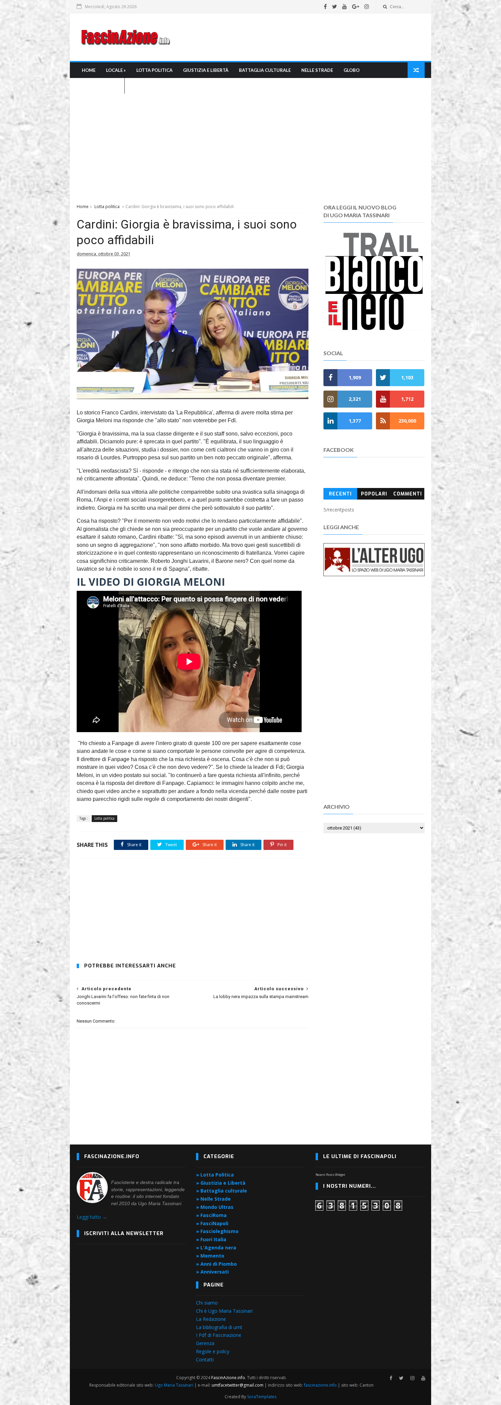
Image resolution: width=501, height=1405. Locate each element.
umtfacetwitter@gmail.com (238, 1385)
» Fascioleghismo (217, 1231)
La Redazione (211, 1319)
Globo (352, 70)
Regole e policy (212, 1351)
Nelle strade (317, 70)
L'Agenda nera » (100, 86)
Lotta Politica (154, 70)
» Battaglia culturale (221, 1190)
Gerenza (205, 1343)
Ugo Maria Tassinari (174, 1385)
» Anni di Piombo (216, 1264)
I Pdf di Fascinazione (218, 1335)
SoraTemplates (261, 1397)
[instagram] (366, 6)
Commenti (407, 494)
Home (88, 70)
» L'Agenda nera (216, 1247)
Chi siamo (207, 1302)
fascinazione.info (320, 1385)
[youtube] (344, 6)
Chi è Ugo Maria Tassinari (224, 1311)
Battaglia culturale (265, 70)
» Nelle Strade (213, 1199)
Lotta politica (107, 206)
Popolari (374, 494)
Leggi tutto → (92, 1217)
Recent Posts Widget (330, 1174)
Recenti (340, 494)
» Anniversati (212, 1271)
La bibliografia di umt (219, 1327)
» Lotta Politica (215, 1174)
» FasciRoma (211, 1215)
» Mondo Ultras (214, 1207)
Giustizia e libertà (205, 70)
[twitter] (334, 6)
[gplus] (355, 6)
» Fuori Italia (211, 1239)
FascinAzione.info (228, 1377)
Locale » (116, 70)
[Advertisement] (300, 37)
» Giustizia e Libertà (220, 1183)
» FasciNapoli (212, 1223)
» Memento (210, 1255)
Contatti (205, 1359)
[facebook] (325, 6)
